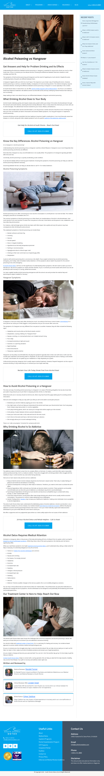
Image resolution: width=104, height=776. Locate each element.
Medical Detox (43, 736)
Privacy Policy (43, 757)
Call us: (94, 5)
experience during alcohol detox (37, 546)
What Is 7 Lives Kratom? (89, 57)
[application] (31, 5)
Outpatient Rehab (44, 748)
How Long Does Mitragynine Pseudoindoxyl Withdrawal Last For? (90, 23)
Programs (39, 5)
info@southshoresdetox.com (80, 745)
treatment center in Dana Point (24, 643)
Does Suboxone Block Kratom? (88, 52)
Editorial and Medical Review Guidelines (52, 760)
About (28, 5)
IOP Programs (43, 745)
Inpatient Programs (45, 739)
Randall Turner (32, 669)
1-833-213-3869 (76, 753)
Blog (76, 5)
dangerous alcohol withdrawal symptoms (14, 541)
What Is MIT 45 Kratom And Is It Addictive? (90, 38)
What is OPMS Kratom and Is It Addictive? (90, 31)
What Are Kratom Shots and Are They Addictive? (90, 45)
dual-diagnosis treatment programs (49, 506)
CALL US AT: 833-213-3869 (38, 131)
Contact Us (42, 754)
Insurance (66, 5)
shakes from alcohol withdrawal (23, 551)
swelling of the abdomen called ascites (55, 118)
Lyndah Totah (33, 683)
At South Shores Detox (9, 265)
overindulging (64, 321)
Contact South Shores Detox (11, 658)
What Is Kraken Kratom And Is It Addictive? (90, 70)
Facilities (41, 751)
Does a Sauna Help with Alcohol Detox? (89, 84)
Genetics (23, 499)
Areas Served (52, 5)
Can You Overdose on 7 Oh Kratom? (89, 63)
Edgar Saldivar (29, 696)
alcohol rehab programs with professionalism (44, 88)
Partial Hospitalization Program (49, 742)
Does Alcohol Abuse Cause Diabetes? (89, 77)
